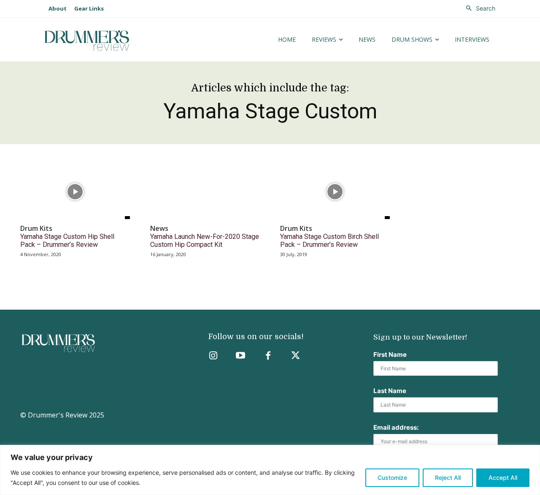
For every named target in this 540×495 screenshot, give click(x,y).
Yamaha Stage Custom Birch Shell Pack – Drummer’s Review (329, 241)
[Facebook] (268, 356)
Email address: (395, 427)
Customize (392, 477)
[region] (270, 470)
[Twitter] (295, 356)
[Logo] (113, 40)
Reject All (448, 477)
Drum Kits (36, 229)
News (159, 229)
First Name (390, 355)
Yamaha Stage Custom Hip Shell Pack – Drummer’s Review (67, 241)
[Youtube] (240, 356)
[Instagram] (213, 356)
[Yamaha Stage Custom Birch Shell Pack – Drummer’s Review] (335, 191)
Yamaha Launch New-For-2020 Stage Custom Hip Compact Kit (204, 241)
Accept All (503, 477)
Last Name (389, 391)
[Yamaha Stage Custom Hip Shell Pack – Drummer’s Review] (75, 191)
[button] (478, 8)
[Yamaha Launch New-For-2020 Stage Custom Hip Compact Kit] (205, 191)
